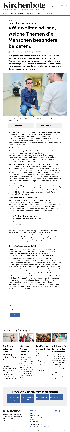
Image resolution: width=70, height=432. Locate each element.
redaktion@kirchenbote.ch (39, 426)
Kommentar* (13, 309)
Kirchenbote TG (28, 398)
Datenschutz (7, 430)
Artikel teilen (44, 126)
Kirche (10, 20)
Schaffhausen (40, 344)
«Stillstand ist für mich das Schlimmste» (59, 349)
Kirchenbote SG (13, 398)
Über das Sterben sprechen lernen (24, 350)
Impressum (15, 430)
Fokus (14, 14)
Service (21, 14)
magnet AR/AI (42, 397)
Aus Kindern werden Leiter (43, 347)
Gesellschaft (29, 344)
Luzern (16, 20)
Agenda (39, 14)
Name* (11, 305)
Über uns (30, 14)
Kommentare (17, 126)
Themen (6, 14)
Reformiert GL (56, 397)
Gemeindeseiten (51, 14)
